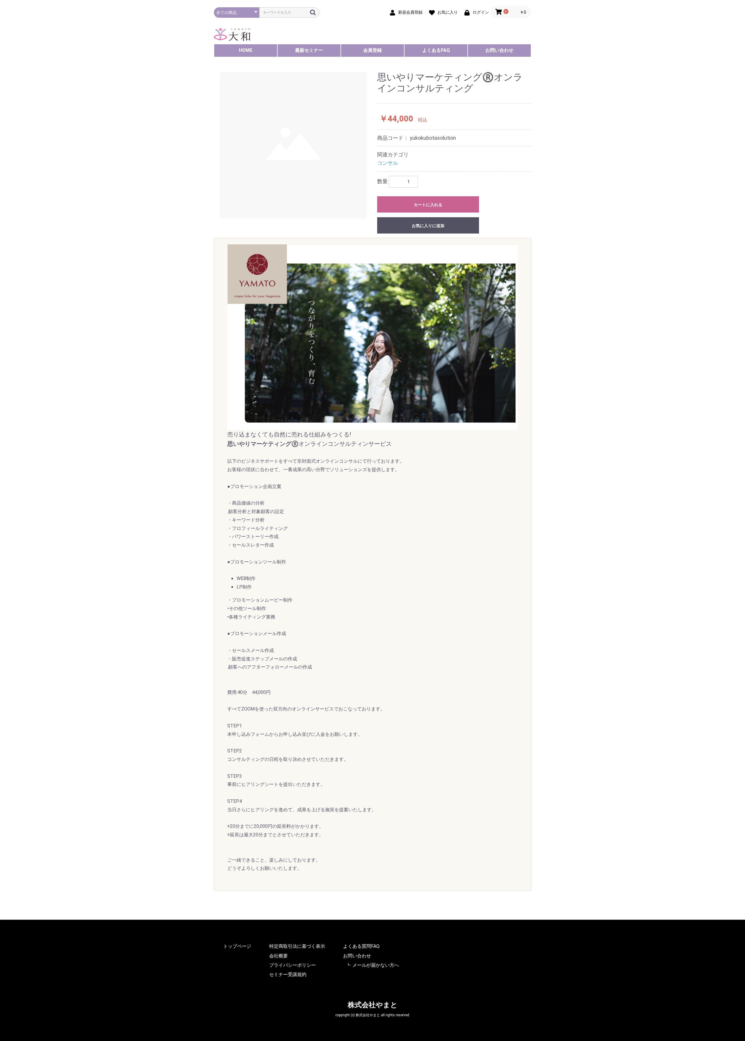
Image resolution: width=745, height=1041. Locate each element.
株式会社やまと (373, 1005)
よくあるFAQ (436, 50)
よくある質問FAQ (361, 946)
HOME (245, 50)
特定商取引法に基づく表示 (297, 946)
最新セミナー (309, 50)
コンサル (387, 163)
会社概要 (278, 956)
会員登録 (372, 50)
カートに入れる (428, 204)
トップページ (237, 946)
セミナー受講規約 (287, 974)
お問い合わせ (499, 50)
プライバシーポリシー (292, 965)
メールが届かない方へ (375, 965)
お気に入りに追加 (428, 225)
